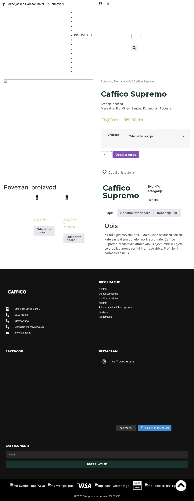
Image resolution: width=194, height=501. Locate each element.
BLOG (78, 26)
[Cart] (136, 36)
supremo (161, 204)
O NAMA (80, 17)
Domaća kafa (122, 81)
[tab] (110, 213)
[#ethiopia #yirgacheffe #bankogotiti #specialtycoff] (166, 383)
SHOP (78, 21)
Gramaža (113, 134)
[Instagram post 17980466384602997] (121, 375)
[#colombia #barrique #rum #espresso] (121, 409)
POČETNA (81, 12)
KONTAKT (81, 31)
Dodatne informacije (135, 213)
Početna (106, 81)
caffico (165, 200)
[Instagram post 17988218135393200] (166, 409)
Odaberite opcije (44, 230)
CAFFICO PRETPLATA (89, 40)
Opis (110, 213)
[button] (134, 48)
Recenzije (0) (167, 213)
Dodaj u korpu (126, 155)
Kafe (150, 195)
